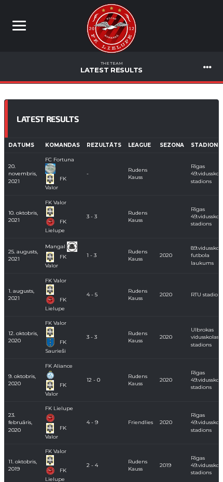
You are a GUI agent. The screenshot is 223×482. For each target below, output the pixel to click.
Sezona (172, 145)
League (139, 145)
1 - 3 (91, 255)
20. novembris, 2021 (22, 174)
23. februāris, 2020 (20, 422)
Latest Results (111, 67)
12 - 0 (93, 379)
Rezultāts (104, 145)
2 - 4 (92, 465)
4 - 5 (92, 294)
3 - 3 (92, 216)
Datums (21, 145)
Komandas (62, 145)
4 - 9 (92, 422)
